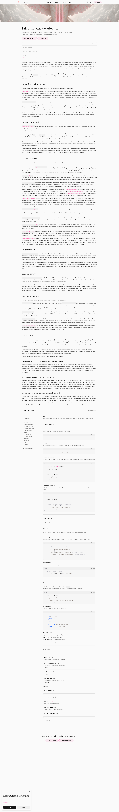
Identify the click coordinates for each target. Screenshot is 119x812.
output (26, 444)
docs (70, 2)
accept (10, 807)
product (49, 2)
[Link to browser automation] (42, 122)
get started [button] (97, 2)
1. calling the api (27, 421)
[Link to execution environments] (46, 84)
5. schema (26, 440)
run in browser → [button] (29, 38)
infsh (27, 25)
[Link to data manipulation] (40, 296)
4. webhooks (26, 438)
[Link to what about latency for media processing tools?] (60, 377)
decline (23, 807)
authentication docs (69, 522)
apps (23, 25)
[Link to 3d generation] (36, 249)
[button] (87, 2)
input (25, 442)
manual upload (28, 436)
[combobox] (30, 416)
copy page (92, 410)
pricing (64, 2)
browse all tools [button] (66, 740)
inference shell (61, 68)
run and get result (28, 426)
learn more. (5, 802)
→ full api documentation (28, 448)
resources (56, 2)
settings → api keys (80, 445)
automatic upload (28, 434)
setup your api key (28, 424)
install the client (28, 422)
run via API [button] (43, 38)
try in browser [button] (52, 740)
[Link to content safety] (36, 273)
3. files (25, 432)
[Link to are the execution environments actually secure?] (60, 393)
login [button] (91, 2)
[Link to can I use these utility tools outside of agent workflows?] (66, 361)
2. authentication (28, 430)
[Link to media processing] (39, 158)
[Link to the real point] (35, 335)
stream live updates (29, 428)
